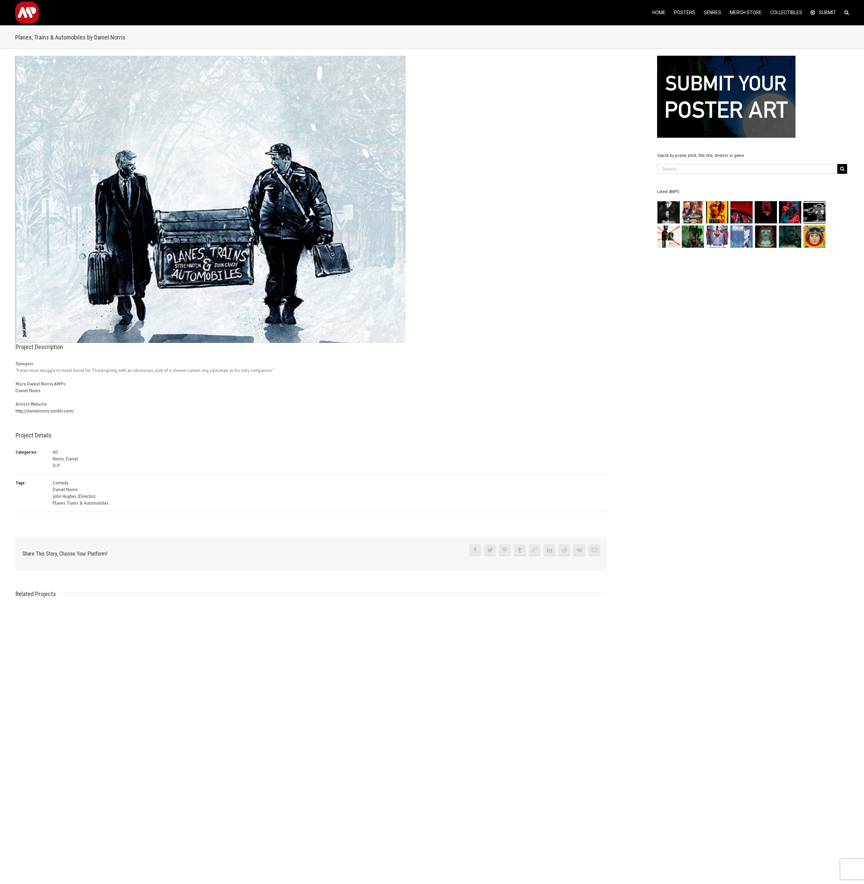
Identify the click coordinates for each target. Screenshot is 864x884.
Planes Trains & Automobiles (81, 503)
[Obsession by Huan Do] (741, 212)
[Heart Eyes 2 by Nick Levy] (790, 212)
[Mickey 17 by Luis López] (814, 236)
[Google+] (534, 550)
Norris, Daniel (65, 459)
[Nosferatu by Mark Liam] (668, 212)
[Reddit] (564, 550)
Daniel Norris (28, 391)
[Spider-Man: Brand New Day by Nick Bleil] (717, 236)
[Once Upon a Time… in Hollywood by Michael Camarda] (693, 212)
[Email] (594, 550)
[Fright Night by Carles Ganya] (814, 212)
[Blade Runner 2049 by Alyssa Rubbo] (790, 236)
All (55, 452)
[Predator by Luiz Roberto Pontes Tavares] (693, 236)
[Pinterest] (505, 550)
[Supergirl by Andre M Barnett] (766, 212)
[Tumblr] (519, 550)
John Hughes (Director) (74, 496)
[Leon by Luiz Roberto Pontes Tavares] (668, 236)
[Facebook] (475, 550)
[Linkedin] (549, 550)
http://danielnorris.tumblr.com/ (45, 411)
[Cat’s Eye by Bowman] (766, 236)
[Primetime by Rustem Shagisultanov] (741, 236)
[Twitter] (490, 550)
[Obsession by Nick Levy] (717, 212)
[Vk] (579, 550)
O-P (56, 465)
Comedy (61, 483)
